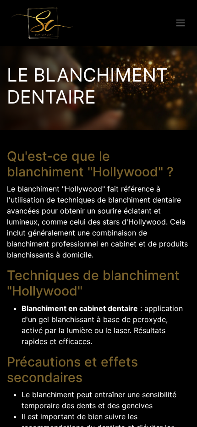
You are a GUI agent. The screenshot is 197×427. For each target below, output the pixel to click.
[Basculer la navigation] (180, 23)
